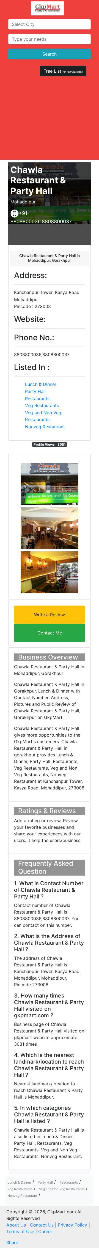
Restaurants (37, 398)
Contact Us (42, 1225)
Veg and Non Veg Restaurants (61, 1189)
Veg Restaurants (42, 405)
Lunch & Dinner (40, 384)
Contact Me (49, 633)
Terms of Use (20, 1231)
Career (45, 1231)
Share (12, 1242)
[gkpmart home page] (47, 8)
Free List (63, 71)
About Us (16, 1225)
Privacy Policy (72, 1225)
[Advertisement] (49, 120)
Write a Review (49, 614)
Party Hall (35, 391)
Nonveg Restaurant (45, 426)
